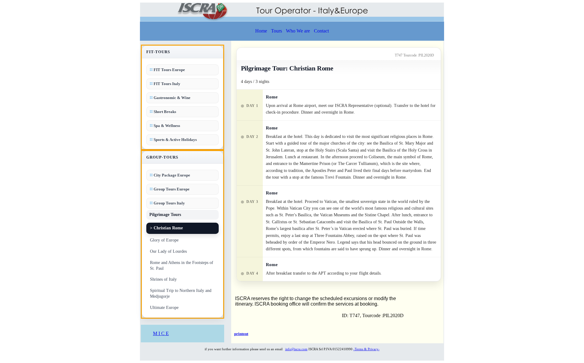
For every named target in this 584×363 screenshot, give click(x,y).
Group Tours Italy (169, 203)
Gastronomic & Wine (171, 97)
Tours (276, 30)
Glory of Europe (164, 240)
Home (261, 30)
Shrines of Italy (163, 279)
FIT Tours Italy (166, 83)
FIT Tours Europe (169, 69)
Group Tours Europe (171, 189)
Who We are (298, 30)
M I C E (161, 333)
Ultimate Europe (164, 307)
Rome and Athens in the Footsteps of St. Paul (181, 265)
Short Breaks (164, 111)
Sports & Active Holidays (175, 139)
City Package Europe (171, 175)
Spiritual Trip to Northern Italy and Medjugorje (180, 293)
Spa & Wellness (166, 125)
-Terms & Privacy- (366, 349)
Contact (321, 30)
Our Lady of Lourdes (168, 251)
